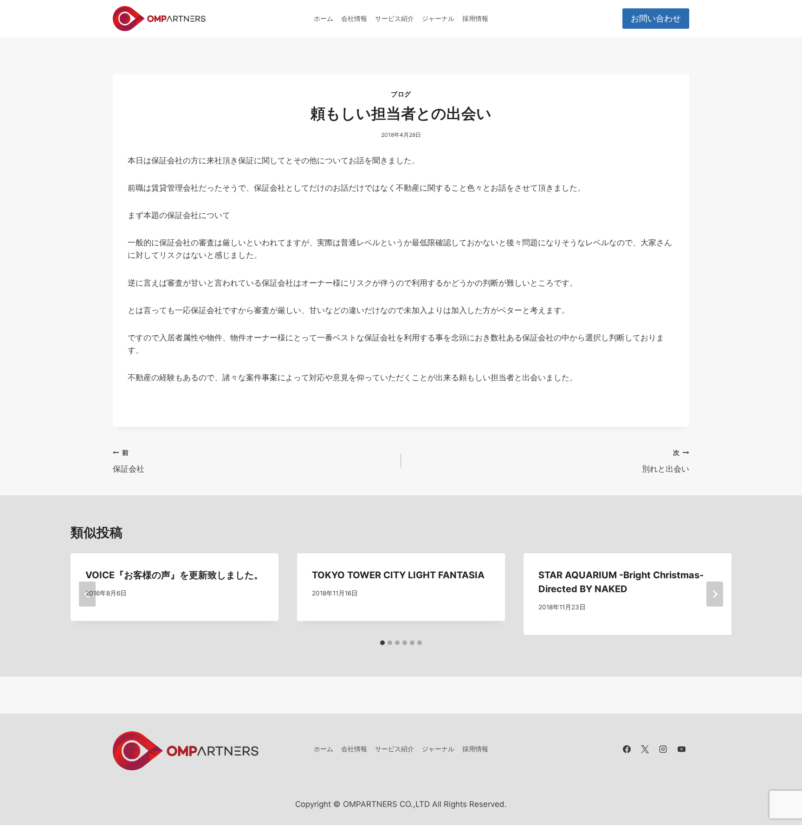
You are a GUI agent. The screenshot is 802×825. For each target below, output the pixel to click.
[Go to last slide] (87, 594)
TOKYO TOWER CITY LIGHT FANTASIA (398, 575)
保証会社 (128, 461)
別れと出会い (665, 461)
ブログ (401, 94)
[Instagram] (663, 749)
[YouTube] (681, 749)
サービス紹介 (394, 18)
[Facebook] (627, 749)
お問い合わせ (656, 18)
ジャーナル (438, 18)
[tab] (382, 642)
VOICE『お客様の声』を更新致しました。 (174, 575)
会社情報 (354, 18)
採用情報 (475, 18)
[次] (714, 594)
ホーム (323, 18)
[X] (645, 749)
